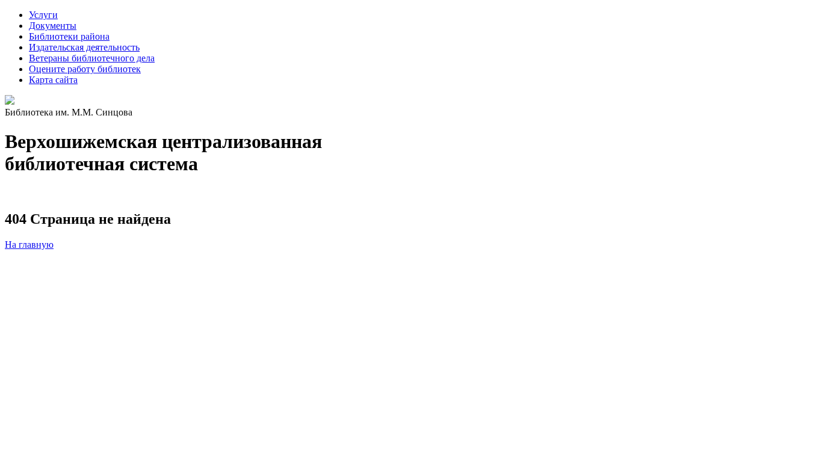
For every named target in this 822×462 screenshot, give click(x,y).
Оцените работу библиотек (85, 69)
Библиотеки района (69, 36)
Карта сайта (53, 80)
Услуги (43, 15)
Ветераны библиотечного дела (92, 58)
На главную (29, 244)
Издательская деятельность (84, 47)
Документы (52, 25)
